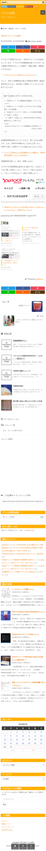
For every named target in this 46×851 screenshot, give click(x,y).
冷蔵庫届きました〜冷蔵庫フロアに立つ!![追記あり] (19, 572)
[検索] (43, 2)
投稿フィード (6, 824)
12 (35, 735)
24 (23, 743)
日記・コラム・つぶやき (18, 28)
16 (17, 739)
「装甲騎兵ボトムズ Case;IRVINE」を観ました (10, 263)
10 (23, 735)
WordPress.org (7, 830)
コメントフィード (8, 827)
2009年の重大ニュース (22, 371)
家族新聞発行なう (20, 340)
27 (41, 743)
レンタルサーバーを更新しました (23, 589)
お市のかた (40, 279)
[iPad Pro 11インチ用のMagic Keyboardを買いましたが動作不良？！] (5, 660)
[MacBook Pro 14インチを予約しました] (5, 638)
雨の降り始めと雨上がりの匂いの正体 (27, 401)
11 (29, 735)
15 (11, 739)
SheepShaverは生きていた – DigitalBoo (30, 554)
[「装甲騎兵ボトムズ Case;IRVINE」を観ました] (10, 253)
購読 (4, 804)
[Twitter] (8, 47)
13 (41, 735)
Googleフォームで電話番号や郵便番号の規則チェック (20, 560)
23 (17, 743)
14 (5, 739)
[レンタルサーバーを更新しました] (5, 593)
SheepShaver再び (8, 554)
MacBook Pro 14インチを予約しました (25, 634)
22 (11, 743)
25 (29, 743)
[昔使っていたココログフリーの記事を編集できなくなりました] (5, 686)
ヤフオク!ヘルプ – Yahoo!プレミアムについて (19, 75)
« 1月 (12, 750)
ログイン (5, 821)
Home (5, 28)
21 (5, 743)
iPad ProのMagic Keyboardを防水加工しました (28, 612)
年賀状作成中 (18, 386)
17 (23, 739)
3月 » (33, 750)
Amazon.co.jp (29, 530)
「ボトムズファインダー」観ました (10, 239)
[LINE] (8, 51)
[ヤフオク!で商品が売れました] (32, 235)
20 (41, 739)
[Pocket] (38, 47)
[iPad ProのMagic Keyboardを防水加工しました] (5, 615)
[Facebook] (23, 47)
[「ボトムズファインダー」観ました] (10, 231)
